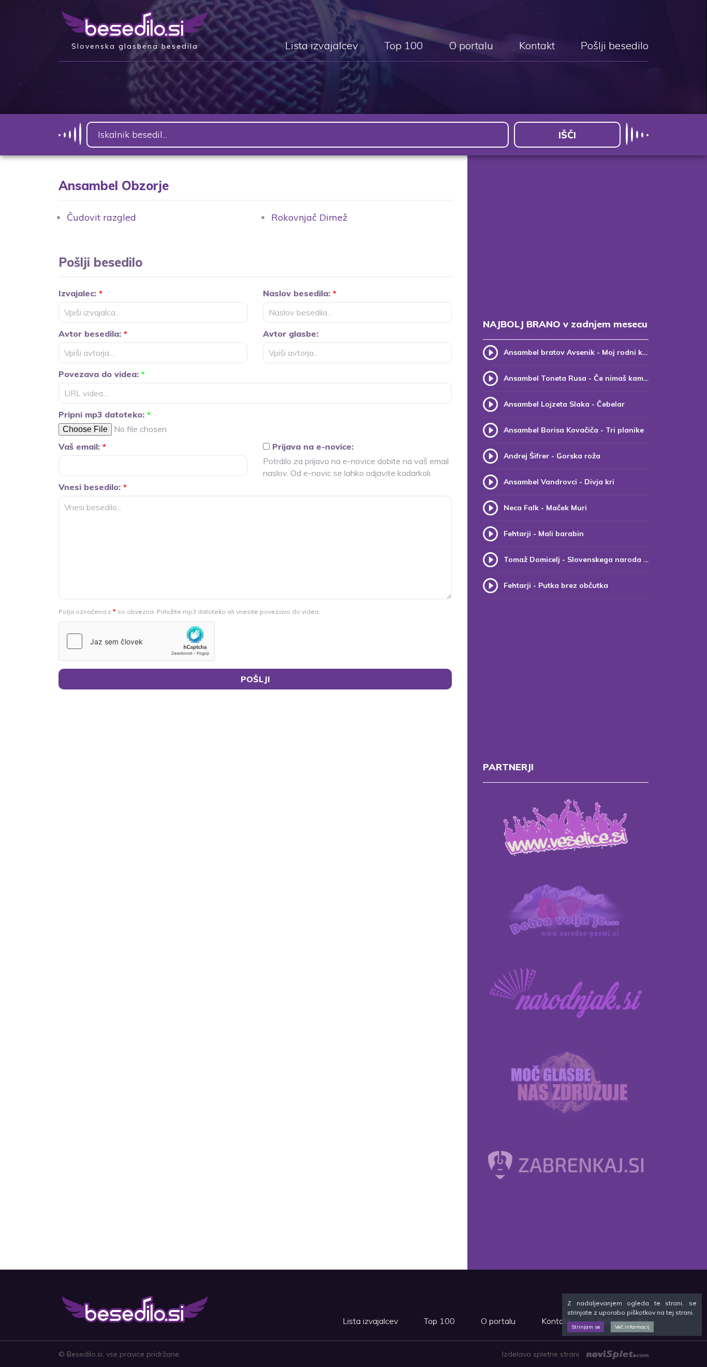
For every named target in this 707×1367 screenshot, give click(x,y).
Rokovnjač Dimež (309, 217)
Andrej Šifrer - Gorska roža (552, 456)
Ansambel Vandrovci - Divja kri (559, 481)
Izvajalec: (80, 293)
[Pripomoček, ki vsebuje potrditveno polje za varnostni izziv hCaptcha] (136, 641)
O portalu (471, 46)
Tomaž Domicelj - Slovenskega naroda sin (576, 559)
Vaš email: (82, 446)
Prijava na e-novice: (312, 446)
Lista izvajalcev (321, 46)
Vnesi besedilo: (92, 487)
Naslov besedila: (299, 293)
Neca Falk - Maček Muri (545, 507)
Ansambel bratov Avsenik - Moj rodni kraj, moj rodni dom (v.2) (576, 352)
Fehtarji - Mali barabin (544, 533)
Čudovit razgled (101, 217)
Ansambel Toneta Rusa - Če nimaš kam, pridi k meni (576, 378)
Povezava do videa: (101, 374)
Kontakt (537, 46)
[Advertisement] (565, 247)
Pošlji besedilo (615, 46)
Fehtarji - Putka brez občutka (556, 585)
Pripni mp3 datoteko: (104, 414)
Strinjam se (585, 1326)
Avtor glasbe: (290, 333)
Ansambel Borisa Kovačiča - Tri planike (574, 430)
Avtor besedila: (92, 333)
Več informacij (632, 1326)
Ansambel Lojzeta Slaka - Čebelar (564, 404)
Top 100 (403, 46)
